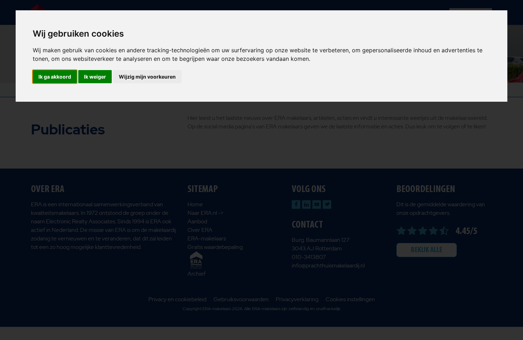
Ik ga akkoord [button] (54, 77)
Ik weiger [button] (95, 77)
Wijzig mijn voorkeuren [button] (147, 77)
